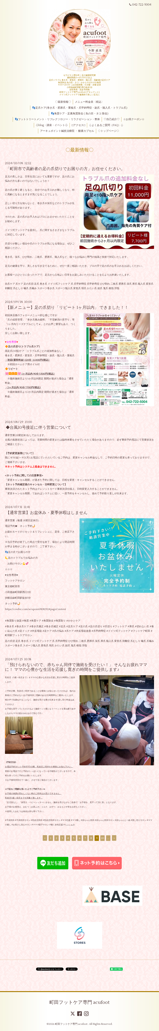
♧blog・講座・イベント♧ (52, 125)
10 (102, 838)
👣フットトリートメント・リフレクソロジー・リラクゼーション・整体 (57, 119)
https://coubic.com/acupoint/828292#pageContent (35, 609)
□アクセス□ (78, 125)
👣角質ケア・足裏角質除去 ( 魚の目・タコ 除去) (79, 113)
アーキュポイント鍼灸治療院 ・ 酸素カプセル (67, 131)
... (108, 838)
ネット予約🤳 (27, 526)
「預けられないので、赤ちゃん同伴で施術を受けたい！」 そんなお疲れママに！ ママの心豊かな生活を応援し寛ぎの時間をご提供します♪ (76, 667)
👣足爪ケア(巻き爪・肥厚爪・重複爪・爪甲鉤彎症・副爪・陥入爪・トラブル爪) (79, 108)
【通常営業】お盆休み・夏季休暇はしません (47, 512)
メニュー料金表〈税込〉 (89, 102)
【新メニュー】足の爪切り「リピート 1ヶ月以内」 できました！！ (67, 307)
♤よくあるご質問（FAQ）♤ (106, 125)
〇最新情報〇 (63, 102)
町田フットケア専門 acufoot (79, 1002)
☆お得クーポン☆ (133, 119)
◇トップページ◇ (108, 131)
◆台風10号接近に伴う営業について (38, 427)
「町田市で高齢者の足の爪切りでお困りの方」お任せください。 (65, 168)
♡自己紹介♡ (112, 119)
